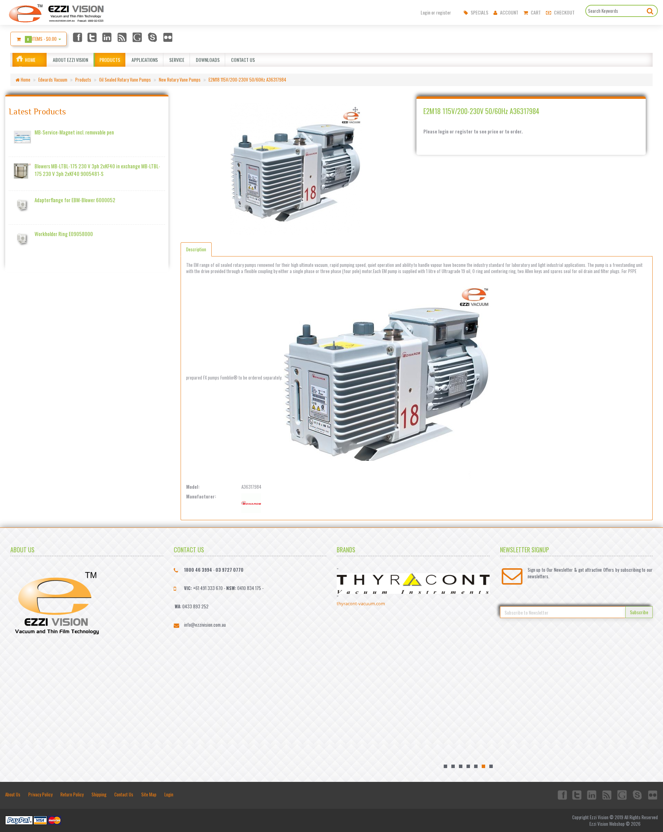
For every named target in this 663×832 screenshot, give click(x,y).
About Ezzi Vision (69, 59)
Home (30, 59)
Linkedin (107, 37)
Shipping (99, 794)
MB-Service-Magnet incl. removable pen (74, 132)
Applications (143, 59)
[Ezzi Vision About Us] (56, 601)
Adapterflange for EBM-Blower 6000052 (75, 200)
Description (196, 249)
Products (108, 59)
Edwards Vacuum (52, 79)
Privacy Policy (40, 794)
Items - (42, 38)
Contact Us (242, 59)
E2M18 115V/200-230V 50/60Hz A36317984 (247, 79)
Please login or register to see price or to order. (473, 131)
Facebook (77, 37)
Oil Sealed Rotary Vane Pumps (125, 79)
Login (168, 794)
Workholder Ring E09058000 (64, 233)
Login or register (436, 12)
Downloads (207, 59)
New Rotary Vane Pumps (180, 79)
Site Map (148, 794)
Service (175, 59)
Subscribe (639, 612)
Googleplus (138, 37)
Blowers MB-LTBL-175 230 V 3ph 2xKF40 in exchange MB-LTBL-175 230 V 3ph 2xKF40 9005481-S (97, 169)
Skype (153, 37)
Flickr (168, 37)
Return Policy (72, 794)
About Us (12, 794)
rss (122, 37)
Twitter (92, 37)
